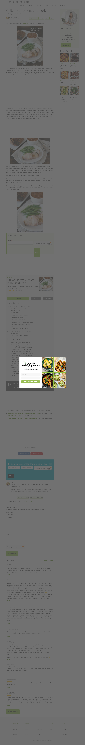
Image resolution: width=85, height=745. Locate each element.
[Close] (64, 358)
